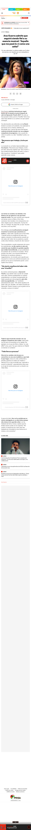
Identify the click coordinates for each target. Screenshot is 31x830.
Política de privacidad (22, 788)
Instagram (6, 759)
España (3, 18)
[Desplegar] (15, 822)
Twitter (13, 93)
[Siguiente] (28, 28)
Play (29, 827)
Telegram (20, 93)
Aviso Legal (6, 788)
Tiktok (9, 759)
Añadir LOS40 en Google (17, 104)
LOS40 (3, 9)
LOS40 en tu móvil (10, 791)
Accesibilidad (13, 788)
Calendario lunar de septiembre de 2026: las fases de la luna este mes (15, 467)
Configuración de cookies (20, 790)
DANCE (18, 9)
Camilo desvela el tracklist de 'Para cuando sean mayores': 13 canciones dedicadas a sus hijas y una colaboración (14, 459)
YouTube (12, 759)
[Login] (29, 13)
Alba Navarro (4, 97)
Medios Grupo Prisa (15, 800)
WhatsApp (17, 93)
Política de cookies (9, 790)
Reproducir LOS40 (27, 160)
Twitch (21, 759)
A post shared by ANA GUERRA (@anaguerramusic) (15, 202)
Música (7, 32)
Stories (24, 759)
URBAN (25, 9)
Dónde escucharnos (20, 791)
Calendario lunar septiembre (21, 28)
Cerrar (28, 22)
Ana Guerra (4, 111)
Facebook (10, 93)
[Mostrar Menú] (2, 13)
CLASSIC (11, 9)
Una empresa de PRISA (15, 797)
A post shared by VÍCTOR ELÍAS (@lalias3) (15, 407)
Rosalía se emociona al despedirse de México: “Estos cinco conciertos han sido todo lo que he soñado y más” (15, 475)
